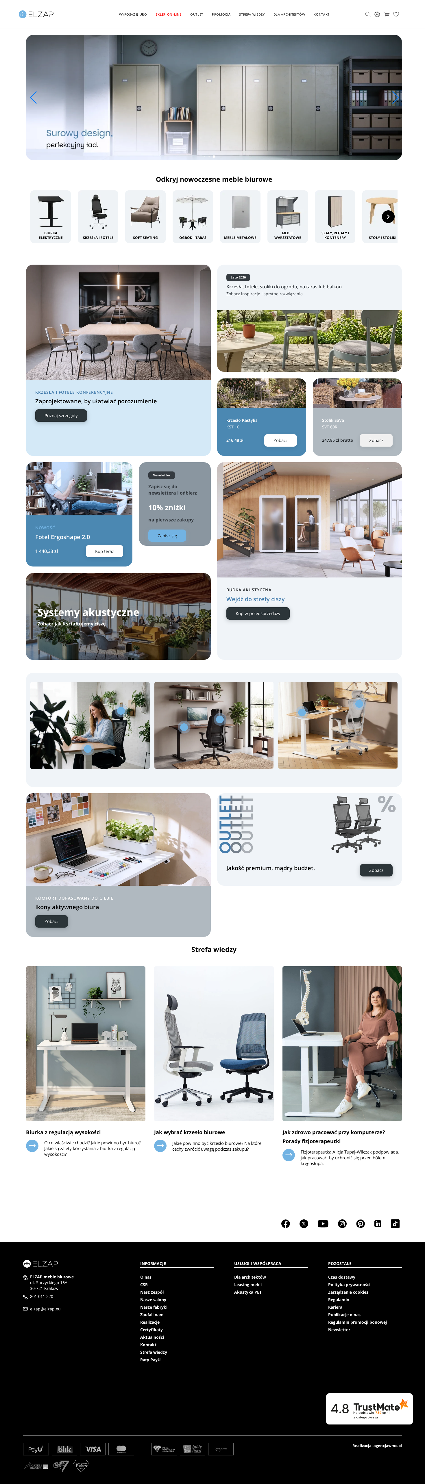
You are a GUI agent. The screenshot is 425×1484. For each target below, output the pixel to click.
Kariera (335, 1307)
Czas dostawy (341, 1277)
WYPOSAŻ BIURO (133, 14)
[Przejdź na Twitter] (304, 1223)
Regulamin (338, 1299)
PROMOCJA (221, 14)
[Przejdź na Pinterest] (360, 1223)
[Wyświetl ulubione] (396, 14)
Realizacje (150, 1322)
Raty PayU (150, 1359)
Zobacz (281, 440)
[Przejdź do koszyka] (386, 14)
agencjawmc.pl (388, 1445)
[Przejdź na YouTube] (323, 1223)
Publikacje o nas (344, 1314)
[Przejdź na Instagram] (342, 1223)
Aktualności (152, 1337)
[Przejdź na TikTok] (395, 1223)
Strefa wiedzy (252, 14)
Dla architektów (289, 14)
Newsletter (339, 1329)
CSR (144, 1284)
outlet (196, 14)
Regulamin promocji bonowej (357, 1322)
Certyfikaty (151, 1329)
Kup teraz (104, 551)
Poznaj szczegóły (61, 415)
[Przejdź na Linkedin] (377, 1223)
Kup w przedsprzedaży (258, 613)
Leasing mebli (248, 1284)
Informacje (153, 1263)
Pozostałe (340, 1263)
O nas (145, 1277)
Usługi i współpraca (257, 1263)
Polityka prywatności (349, 1284)
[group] (214, 97)
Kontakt (322, 14)
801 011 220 (41, 1296)
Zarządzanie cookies (348, 1292)
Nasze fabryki (153, 1307)
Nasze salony (153, 1299)
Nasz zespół (152, 1292)
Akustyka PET (248, 1292)
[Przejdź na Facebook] (285, 1223)
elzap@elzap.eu (45, 1309)
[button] (214, 156)
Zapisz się (167, 535)
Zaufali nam (152, 1314)
